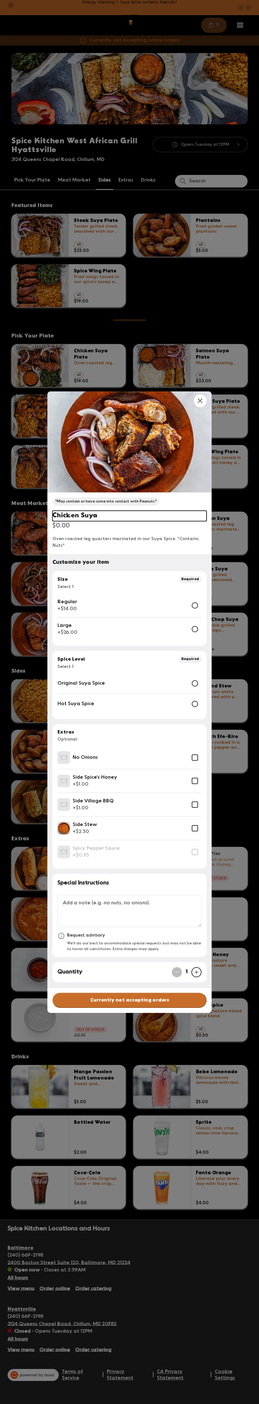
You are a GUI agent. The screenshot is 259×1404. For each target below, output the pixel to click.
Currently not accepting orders (129, 1000)
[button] (129, 441)
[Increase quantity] (196, 972)
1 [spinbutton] (187, 972)
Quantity (69, 972)
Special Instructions (83, 883)
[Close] (200, 401)
